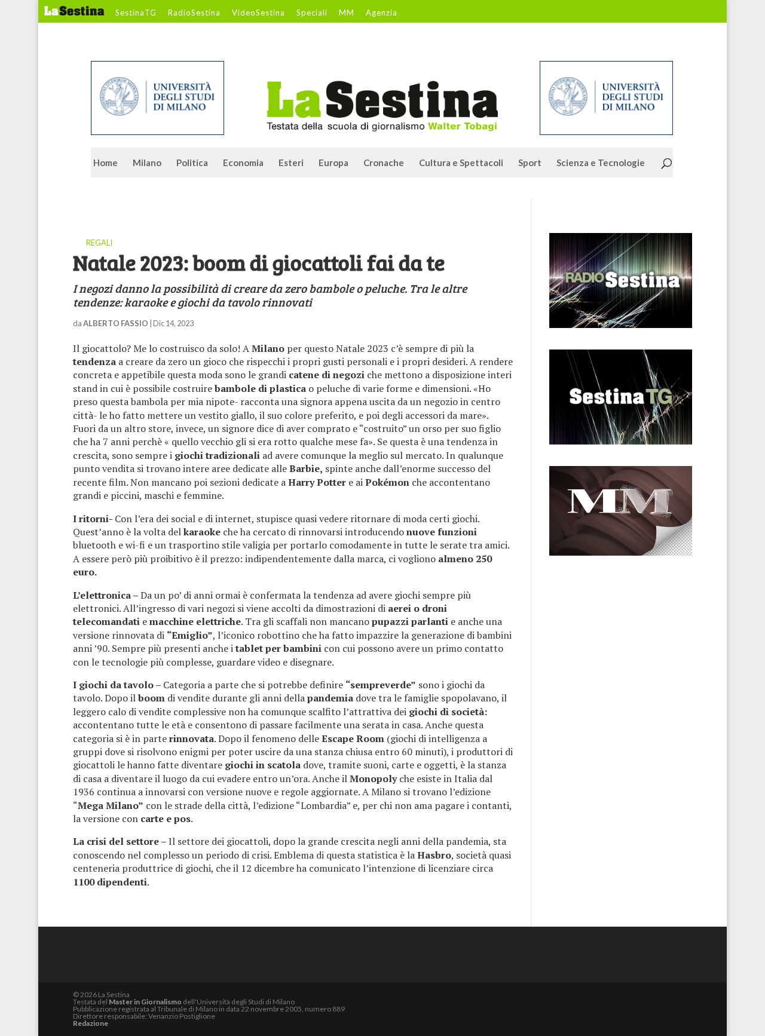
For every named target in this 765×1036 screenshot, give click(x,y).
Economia (243, 163)
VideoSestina (258, 13)
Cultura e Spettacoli (461, 163)
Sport (529, 163)
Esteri (291, 163)
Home (105, 163)
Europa (333, 163)
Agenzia (381, 13)
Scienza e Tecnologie (600, 163)
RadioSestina (194, 13)
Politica (192, 163)
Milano (147, 163)
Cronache (383, 163)
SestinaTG (136, 13)
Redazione (90, 1023)
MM (346, 13)
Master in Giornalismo (145, 1001)
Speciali (312, 13)
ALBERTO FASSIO (115, 323)
